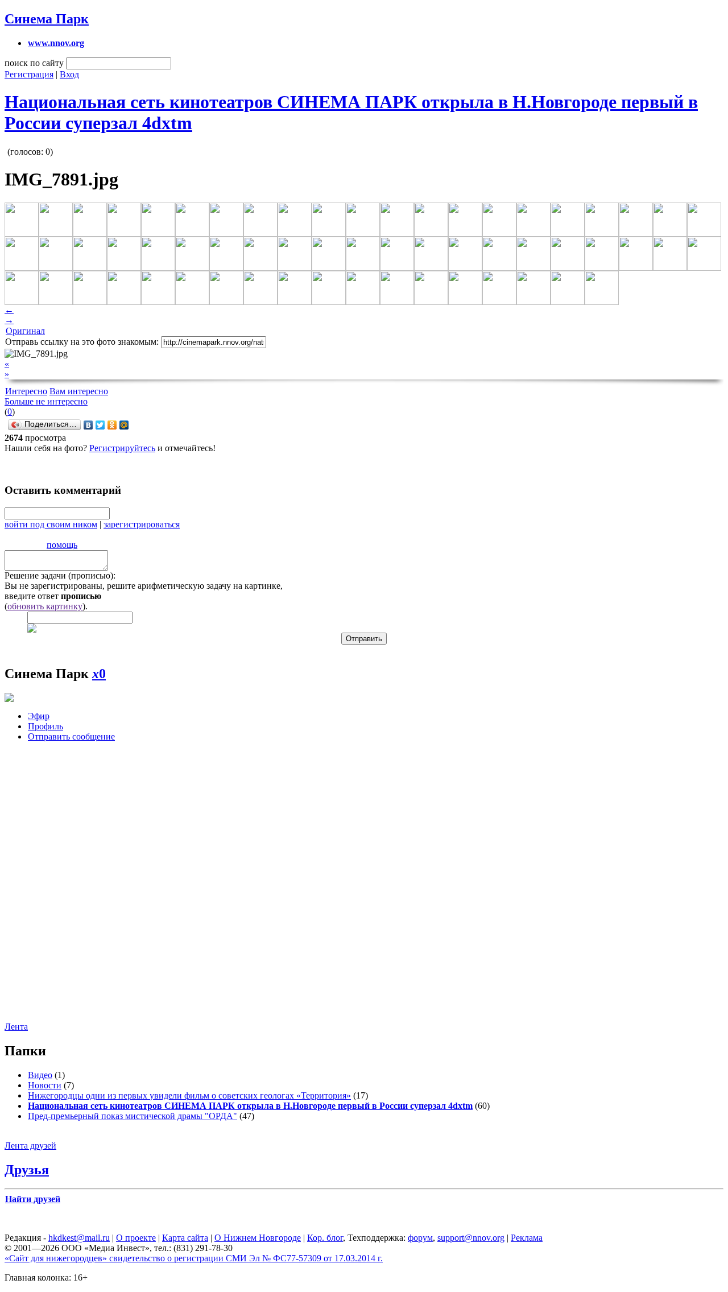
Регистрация (29, 74)
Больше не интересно (46, 401)
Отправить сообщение (71, 736)
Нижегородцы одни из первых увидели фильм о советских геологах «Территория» (189, 1095)
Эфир (38, 716)
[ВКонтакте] (88, 425)
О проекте (136, 1238)
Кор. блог (325, 1238)
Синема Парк (47, 18)
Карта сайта (185, 1238)
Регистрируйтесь (122, 448)
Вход (69, 74)
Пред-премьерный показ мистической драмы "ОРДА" (132, 1116)
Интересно (26, 391)
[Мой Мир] (124, 425)
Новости (44, 1085)
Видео (40, 1075)
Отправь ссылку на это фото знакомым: (82, 341)
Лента (16, 1026)
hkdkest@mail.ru (79, 1238)
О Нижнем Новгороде (257, 1238)
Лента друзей (30, 1145)
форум (420, 1238)
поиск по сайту (34, 63)
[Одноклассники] (112, 425)
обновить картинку (44, 606)
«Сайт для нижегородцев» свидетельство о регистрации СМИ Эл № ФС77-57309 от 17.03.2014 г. (194, 1258)
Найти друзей (32, 1199)
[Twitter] (100, 425)
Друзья (27, 1169)
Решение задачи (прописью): (60, 575)
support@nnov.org (470, 1238)
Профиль (45, 726)
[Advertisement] (363, 885)
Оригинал (25, 331)
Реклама (527, 1238)
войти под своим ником (51, 524)
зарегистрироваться (142, 524)
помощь (62, 545)
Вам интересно (78, 391)
